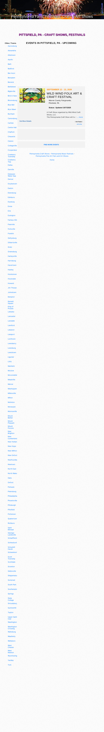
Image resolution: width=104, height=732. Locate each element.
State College (11, 599)
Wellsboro (11, 641)
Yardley (11, 660)
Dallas (10, 165)
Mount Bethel (10, 417)
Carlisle (11, 123)
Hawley (11, 270)
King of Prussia (10, 307)
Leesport (11, 334)
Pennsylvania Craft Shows (40, 154)
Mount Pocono (11, 427)
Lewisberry (12, 343)
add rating (79, 124)
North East (12, 469)
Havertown (12, 265)
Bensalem (11, 78)
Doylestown (12, 184)
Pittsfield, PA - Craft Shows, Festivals (52, 34)
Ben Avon (11, 73)
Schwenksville (13, 552)
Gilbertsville (12, 242)
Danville (11, 169)
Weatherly (11, 636)
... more (80, 117)
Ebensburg (12, 193)
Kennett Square (11, 302)
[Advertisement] (10, 701)
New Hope (12, 446)
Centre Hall (12, 127)
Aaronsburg (12, 46)
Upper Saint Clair (12, 618)
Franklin (11, 234)
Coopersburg (13, 150)
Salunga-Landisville (12, 534)
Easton (10, 188)
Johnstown (12, 292)
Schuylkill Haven (11, 548)
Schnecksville (13, 543)
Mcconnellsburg (13, 375)
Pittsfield (11, 510)
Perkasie (11, 487)
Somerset (11, 580)
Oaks (10, 478)
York (9, 665)
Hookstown (12, 274)
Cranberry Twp (12, 161)
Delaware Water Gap (12, 175)
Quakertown (12, 519)
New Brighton (11, 432)
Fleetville (11, 224)
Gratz (10, 247)
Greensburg (12, 252)
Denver (10, 179)
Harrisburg (12, 261)
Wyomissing (12, 656)
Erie (9, 211)
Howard (11, 283)
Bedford (11, 69)
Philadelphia (12, 496)
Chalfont (11, 132)
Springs (11, 594)
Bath (9, 64)
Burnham (11, 114)
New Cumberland (12, 437)
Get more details (25, 121)
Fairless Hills (12, 220)
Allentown (11, 55)
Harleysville (12, 256)
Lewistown (12, 352)
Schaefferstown (13, 538)
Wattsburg (12, 632)
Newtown (11, 464)
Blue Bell (11, 105)
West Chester (11, 646)
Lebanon (11, 330)
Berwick (11, 82)
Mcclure (11, 371)
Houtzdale (12, 279)
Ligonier (11, 357)
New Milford (12, 451)
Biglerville (11, 91)
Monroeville (12, 411)
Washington (12, 622)
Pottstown (12, 514)
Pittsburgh (12, 505)
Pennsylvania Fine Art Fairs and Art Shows (52, 156)
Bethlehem (12, 87)
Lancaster (11, 316)
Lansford (11, 325)
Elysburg (11, 202)
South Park (12, 585)
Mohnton (11, 402)
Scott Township (11, 558)
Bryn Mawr (12, 109)
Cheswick (11, 137)
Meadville (11, 380)
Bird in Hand (12, 96)
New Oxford (12, 455)
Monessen (12, 407)
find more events (51, 144)
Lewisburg (12, 348)
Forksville (11, 229)
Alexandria (12, 51)
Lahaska (11, 312)
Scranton (11, 567)
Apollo (10, 60)
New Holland (13, 442)
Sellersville (12, 571)
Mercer (10, 384)
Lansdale (11, 321)
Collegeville (12, 146)
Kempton (11, 297)
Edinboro (11, 197)
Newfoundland (13, 460)
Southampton (13, 589)
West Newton (11, 651)
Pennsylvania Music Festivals (62, 154)
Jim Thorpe (12, 288)
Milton (10, 398)
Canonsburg (12, 118)
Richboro (11, 523)
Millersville (12, 393)
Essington (11, 215)
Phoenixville (12, 501)
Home (52, 160)
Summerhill (12, 608)
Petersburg (12, 491)
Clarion (10, 141)
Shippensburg (13, 576)
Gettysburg (12, 238)
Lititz (10, 362)
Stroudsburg (12, 603)
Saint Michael (11, 529)
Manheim (11, 366)
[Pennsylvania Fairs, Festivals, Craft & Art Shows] (52, 9)
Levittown (11, 339)
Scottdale (11, 562)
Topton (10, 612)
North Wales (12, 473)
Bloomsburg (12, 100)
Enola (10, 206)
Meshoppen (12, 389)
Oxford (10, 482)
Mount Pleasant (11, 422)
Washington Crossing (12, 628)
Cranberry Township (12, 156)
